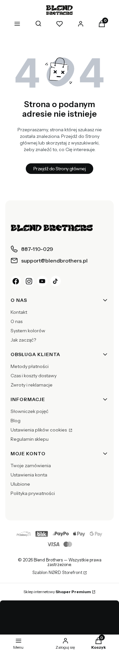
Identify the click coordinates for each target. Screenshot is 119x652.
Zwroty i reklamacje (32, 385)
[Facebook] (16, 281)
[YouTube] (42, 281)
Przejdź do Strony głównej (59, 169)
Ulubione (20, 484)
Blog (15, 421)
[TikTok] (55, 281)
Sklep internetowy (57, 591)
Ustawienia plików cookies (39, 430)
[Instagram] (29, 281)
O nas (16, 321)
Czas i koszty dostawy (34, 376)
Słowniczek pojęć (29, 411)
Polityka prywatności (33, 493)
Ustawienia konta (29, 475)
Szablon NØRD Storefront (57, 572)
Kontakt (19, 312)
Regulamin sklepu (30, 439)
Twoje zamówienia (31, 466)
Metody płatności (30, 366)
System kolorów (28, 331)
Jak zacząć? (23, 340)
